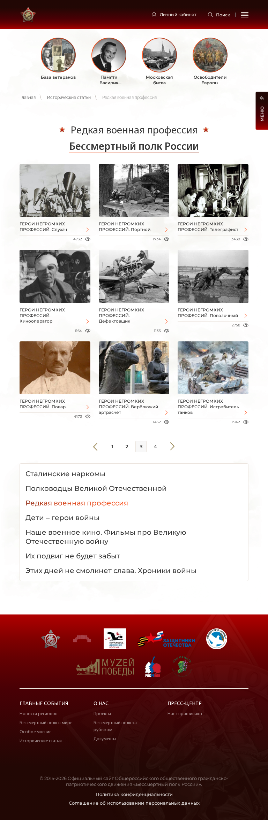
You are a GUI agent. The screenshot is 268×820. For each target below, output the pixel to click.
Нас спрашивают (185, 714)
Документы (105, 739)
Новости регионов (39, 714)
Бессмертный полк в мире (46, 723)
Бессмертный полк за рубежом (115, 726)
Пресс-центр (185, 703)
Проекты (102, 714)
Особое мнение (35, 732)
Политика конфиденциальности (134, 794)
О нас (101, 703)
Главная (28, 97)
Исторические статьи (69, 97)
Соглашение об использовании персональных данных (134, 803)
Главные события (44, 703)
